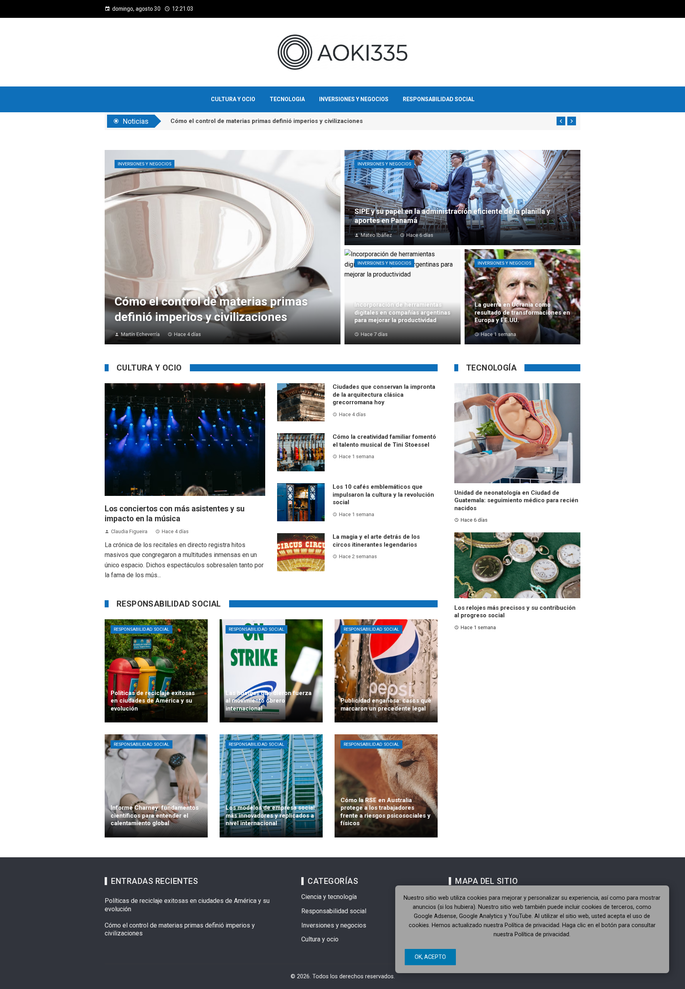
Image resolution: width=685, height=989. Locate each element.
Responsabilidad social (141, 629)
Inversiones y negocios (144, 164)
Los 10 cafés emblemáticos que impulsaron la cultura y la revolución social (383, 494)
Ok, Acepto (430, 957)
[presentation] (561, 121)
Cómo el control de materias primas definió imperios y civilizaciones (266, 121)
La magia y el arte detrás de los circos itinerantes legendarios (376, 540)
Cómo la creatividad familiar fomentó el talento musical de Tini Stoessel (384, 440)
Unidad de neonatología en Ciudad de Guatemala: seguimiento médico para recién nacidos (516, 500)
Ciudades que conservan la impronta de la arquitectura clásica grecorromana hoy (384, 394)
